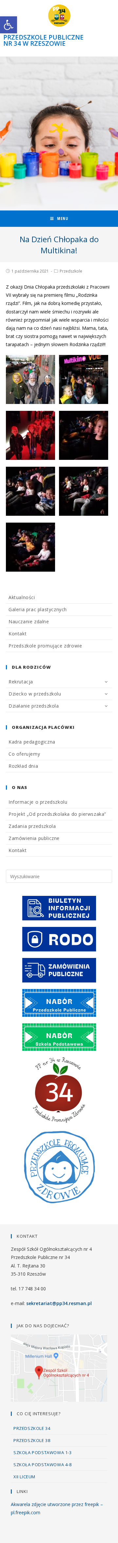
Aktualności (22, 597)
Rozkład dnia (23, 766)
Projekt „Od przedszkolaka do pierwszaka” (57, 814)
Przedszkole (71, 271)
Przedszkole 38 (31, 1440)
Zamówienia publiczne (34, 838)
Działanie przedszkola (34, 706)
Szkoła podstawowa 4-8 (42, 1465)
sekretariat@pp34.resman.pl (59, 1303)
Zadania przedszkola (32, 826)
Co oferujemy (24, 754)
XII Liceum (24, 1477)
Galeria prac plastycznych (38, 609)
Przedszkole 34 (31, 1428)
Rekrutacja (21, 682)
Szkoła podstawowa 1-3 (42, 1452)
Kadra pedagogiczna (32, 742)
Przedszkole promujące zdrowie (45, 646)
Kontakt (18, 633)
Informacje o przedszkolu (38, 802)
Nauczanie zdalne (29, 621)
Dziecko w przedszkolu (35, 694)
